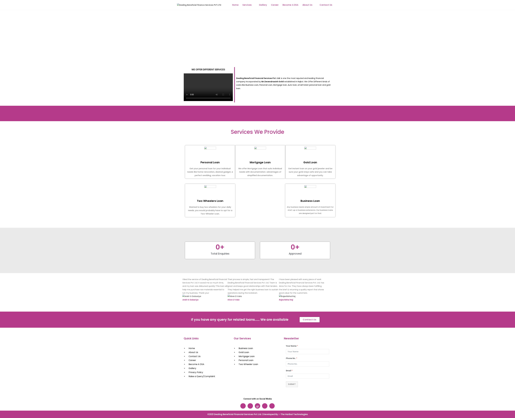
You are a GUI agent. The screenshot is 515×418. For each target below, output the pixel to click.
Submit (292, 384)
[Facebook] (243, 406)
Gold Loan (310, 162)
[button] (185, 289)
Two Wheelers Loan (210, 201)
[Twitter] (264, 406)
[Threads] (257, 406)
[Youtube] (272, 406)
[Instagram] (250, 406)
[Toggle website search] (337, 5)
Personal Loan (210, 162)
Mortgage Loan (260, 162)
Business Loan (310, 201)
